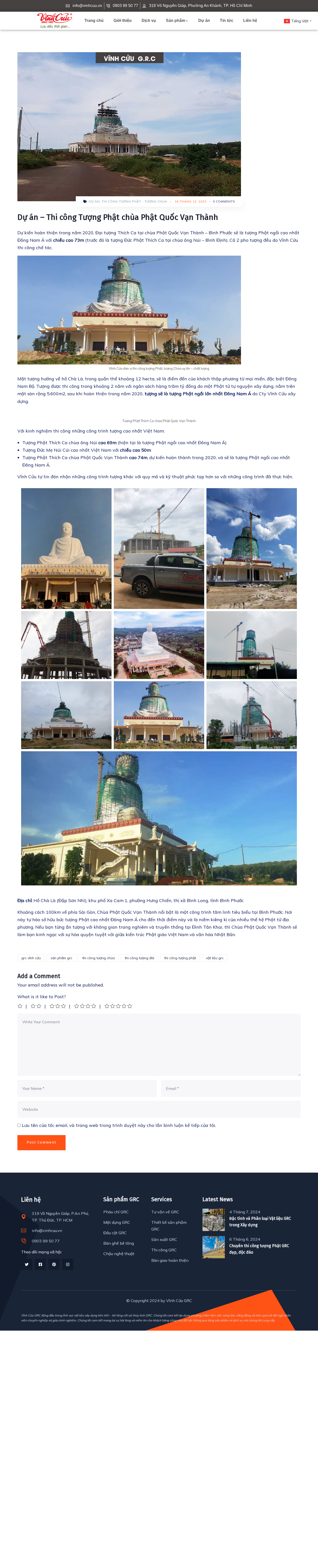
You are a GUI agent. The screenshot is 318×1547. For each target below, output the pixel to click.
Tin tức (226, 20)
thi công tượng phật (180, 958)
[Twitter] (26, 1264)
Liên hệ (250, 20)
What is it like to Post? (41, 996)
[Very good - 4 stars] (85, 1006)
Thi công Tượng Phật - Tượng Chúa (134, 201)
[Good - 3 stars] (58, 1006)
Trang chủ (94, 20)
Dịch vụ (149, 20)
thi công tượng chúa (98, 958)
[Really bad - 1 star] (20, 1006)
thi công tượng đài (139, 958)
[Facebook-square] (40, 1264)
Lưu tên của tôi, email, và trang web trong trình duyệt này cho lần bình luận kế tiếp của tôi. (119, 1125)
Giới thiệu (123, 20)
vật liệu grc (215, 958)
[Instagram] (67, 1264)
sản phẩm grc (61, 958)
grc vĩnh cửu (31, 958)
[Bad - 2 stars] (36, 1006)
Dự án (204, 20)
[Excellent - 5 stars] (118, 1006)
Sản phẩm (175, 20)
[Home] (55, 21)
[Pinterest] (54, 1264)
